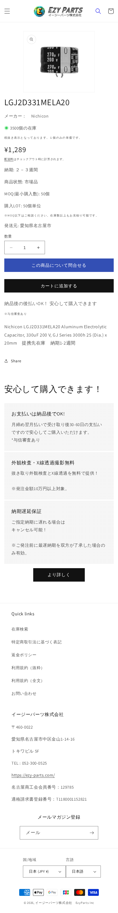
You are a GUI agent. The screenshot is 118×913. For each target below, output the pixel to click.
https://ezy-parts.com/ (33, 775)
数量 (8, 236)
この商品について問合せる (59, 265)
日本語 (77, 871)
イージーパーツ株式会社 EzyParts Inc (66, 903)
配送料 (8, 159)
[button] (7, 11)
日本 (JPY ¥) (39, 871)
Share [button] (16, 360)
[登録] (91, 833)
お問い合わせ (24, 693)
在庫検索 (19, 629)
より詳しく (59, 574)
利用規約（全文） (28, 680)
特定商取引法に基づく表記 (36, 642)
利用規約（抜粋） (28, 667)
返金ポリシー (24, 654)
